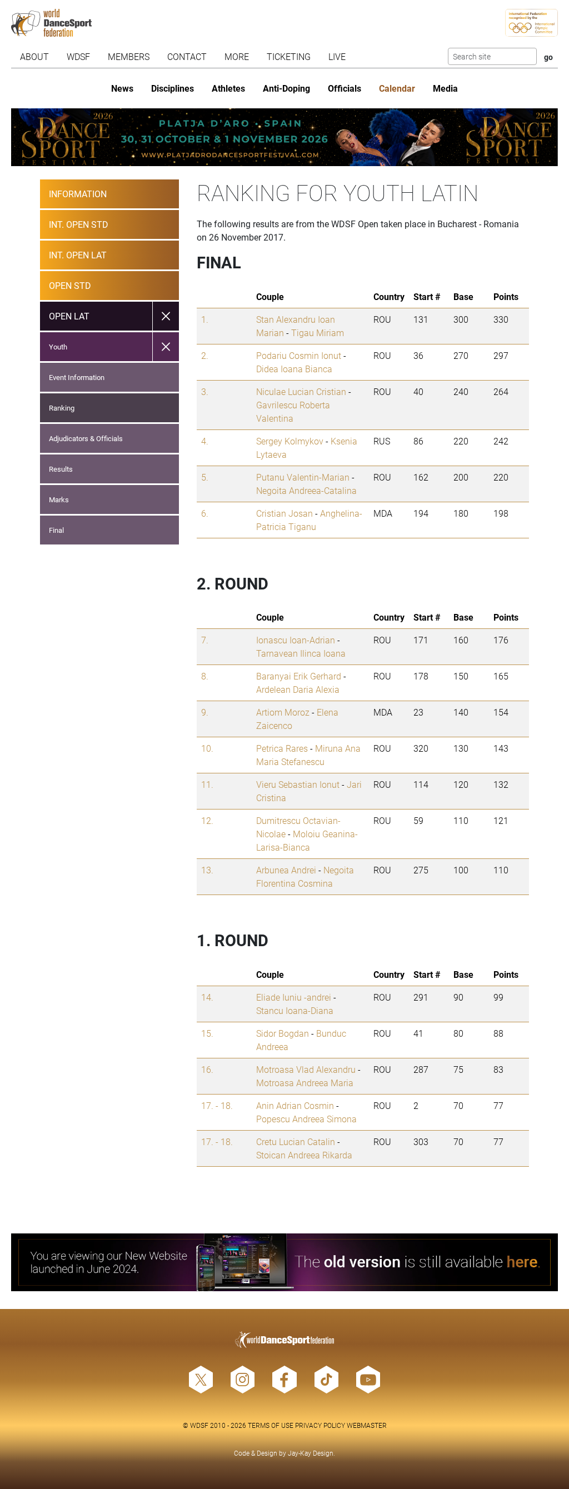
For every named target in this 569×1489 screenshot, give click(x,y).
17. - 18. (217, 1105)
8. (204, 676)
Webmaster (367, 1425)
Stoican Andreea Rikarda (304, 1155)
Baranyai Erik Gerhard (298, 676)
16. (207, 1069)
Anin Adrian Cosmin (295, 1105)
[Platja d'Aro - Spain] (284, 137)
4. (204, 441)
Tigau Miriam (317, 332)
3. (204, 391)
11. (207, 784)
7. (204, 640)
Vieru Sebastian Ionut (298, 784)
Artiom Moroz (283, 712)
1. (204, 319)
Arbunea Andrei (286, 870)
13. (207, 870)
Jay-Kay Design (310, 1452)
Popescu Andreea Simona (306, 1119)
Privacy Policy (320, 1425)
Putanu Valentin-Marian (303, 477)
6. (204, 513)
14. (207, 997)
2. (204, 355)
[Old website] (284, 1262)
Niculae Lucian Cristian (301, 391)
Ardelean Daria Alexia (298, 689)
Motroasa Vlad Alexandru (306, 1069)
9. (204, 712)
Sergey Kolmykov (289, 441)
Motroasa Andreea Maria (304, 1082)
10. (207, 748)
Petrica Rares (282, 748)
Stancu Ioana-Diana (294, 1010)
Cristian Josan (284, 513)
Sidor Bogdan (282, 1033)
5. (204, 477)
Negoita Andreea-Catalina (306, 490)
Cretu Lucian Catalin (295, 1141)
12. (207, 820)
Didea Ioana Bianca (294, 368)
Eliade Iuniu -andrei (293, 997)
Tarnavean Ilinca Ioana (301, 653)
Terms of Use (270, 1425)
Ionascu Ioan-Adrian (295, 640)
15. (207, 1033)
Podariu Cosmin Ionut (298, 355)
